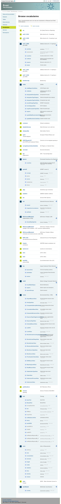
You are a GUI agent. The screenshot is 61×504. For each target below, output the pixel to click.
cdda (24, 84)
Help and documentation (8, 14)
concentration (30, 455)
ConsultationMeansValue (32, 309)
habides (25, 193)
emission (29, 458)
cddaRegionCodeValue (32, 88)
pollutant (29, 212)
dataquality (26, 131)
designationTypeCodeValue (33, 100)
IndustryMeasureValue (32, 323)
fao (24, 153)
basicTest (29, 400)
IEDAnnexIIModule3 (28, 226)
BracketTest (29, 402)
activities (29, 49)
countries (29, 55)
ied (23, 201)
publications (26, 387)
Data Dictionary (14, 11)
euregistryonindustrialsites (30, 146)
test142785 (29, 423)
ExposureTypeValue (31, 320)
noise (24, 295)
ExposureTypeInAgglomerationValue (33, 317)
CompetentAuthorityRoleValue (33, 305)
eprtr (24, 134)
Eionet (8, 11)
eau (27, 408)
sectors (28, 276)
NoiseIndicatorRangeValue (33, 339)
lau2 (24, 256)
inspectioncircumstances (32, 208)
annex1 (28, 205)
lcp (23, 266)
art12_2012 (26, 34)
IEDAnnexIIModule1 (28, 216)
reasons (28, 62)
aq (23, 30)
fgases (25, 159)
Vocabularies (6, 27)
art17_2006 (26, 43)
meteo (28, 464)
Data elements (6, 22)
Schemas (5, 24)
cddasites (29, 91)
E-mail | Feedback (7, 499)
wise (24, 481)
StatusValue (29, 375)
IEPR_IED (25, 237)
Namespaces (6, 32)
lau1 (24, 252)
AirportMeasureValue (31, 298)
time (28, 470)
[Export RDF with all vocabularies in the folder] (56, 45)
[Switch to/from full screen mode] (51, 1)
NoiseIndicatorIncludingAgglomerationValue (33, 334)
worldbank (26, 486)
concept (28, 173)
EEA (9, 1)
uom (24, 446)
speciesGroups (30, 290)
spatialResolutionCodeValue (33, 118)
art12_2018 (26, 38)
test (24, 396)
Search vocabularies (25, 26)
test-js (28, 420)
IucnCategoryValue (31, 105)
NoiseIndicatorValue (31, 343)
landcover (25, 248)
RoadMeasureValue (31, 367)
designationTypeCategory (33, 97)
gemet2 (25, 169)
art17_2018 (26, 75)
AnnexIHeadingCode (31, 222)
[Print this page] (49, 1)
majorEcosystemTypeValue (33, 108)
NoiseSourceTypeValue (32, 350)
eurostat (25, 149)
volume (28, 476)
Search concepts (36, 26)
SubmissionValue (31, 382)
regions (28, 111)
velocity (28, 473)
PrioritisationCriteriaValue (33, 356)
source (28, 179)
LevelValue (29, 331)
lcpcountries (30, 269)
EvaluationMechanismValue (33, 313)
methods (29, 58)
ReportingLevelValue (31, 364)
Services (5, 30)
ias (23, 197)
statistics (29, 467)
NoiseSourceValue (31, 353)
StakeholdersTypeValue (32, 371)
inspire (25, 243)
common (25, 123)
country (28, 490)
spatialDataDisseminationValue (33, 115)
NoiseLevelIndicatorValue (33, 346)
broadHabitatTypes (31, 284)
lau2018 (25, 260)
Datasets (5, 16)
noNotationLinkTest (31, 417)
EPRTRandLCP (27, 140)
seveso (25, 390)
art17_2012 (26, 69)
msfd (24, 281)
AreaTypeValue (30, 302)
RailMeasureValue (31, 360)
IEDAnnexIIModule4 (28, 232)
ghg (24, 189)
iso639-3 (29, 327)
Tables (4, 19)
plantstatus (29, 272)
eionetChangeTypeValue (32, 103)
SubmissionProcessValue (33, 378)
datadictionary (27, 127)
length (28, 461)
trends (28, 65)
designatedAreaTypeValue (33, 94)
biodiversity (26, 80)
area (28, 452)
